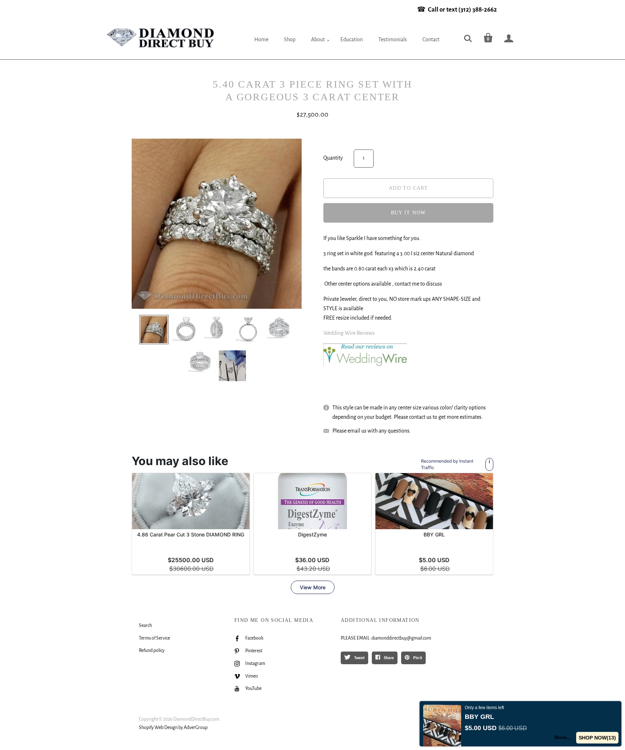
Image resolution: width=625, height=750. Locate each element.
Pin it (417, 658)
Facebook (254, 638)
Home (261, 39)
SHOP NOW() (597, 738)
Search (145, 625)
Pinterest (253, 650)
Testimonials (392, 39)
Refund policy (152, 650)
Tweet (359, 658)
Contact (430, 39)
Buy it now (408, 212)
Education (351, 39)
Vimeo (251, 676)
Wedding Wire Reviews (349, 333)
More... (562, 737)
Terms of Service (154, 638)
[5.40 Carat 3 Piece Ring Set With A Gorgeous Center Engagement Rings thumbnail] (153, 329)
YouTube (253, 688)
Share (388, 658)
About (318, 39)
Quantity (333, 158)
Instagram (255, 663)
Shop (290, 39)
